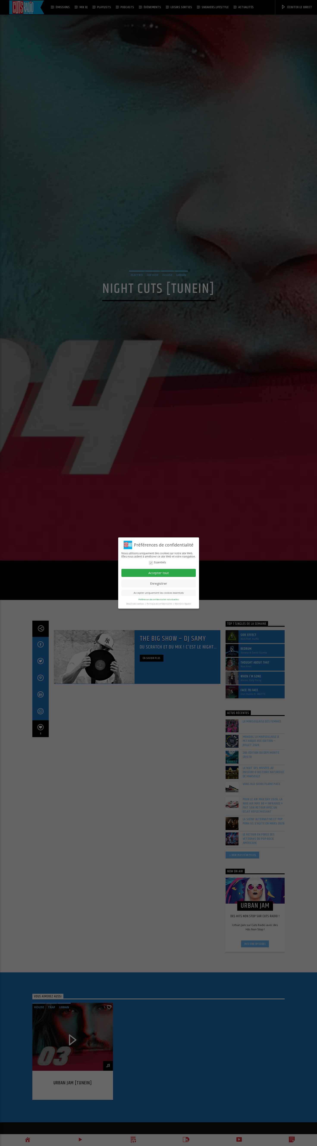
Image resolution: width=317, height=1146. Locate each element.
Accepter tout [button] (158, 573)
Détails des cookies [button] (135, 603)
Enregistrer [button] (158, 583)
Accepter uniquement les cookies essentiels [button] (159, 592)
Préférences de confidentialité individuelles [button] (158, 599)
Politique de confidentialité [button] (159, 603)
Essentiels (160, 562)
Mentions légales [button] (183, 603)
